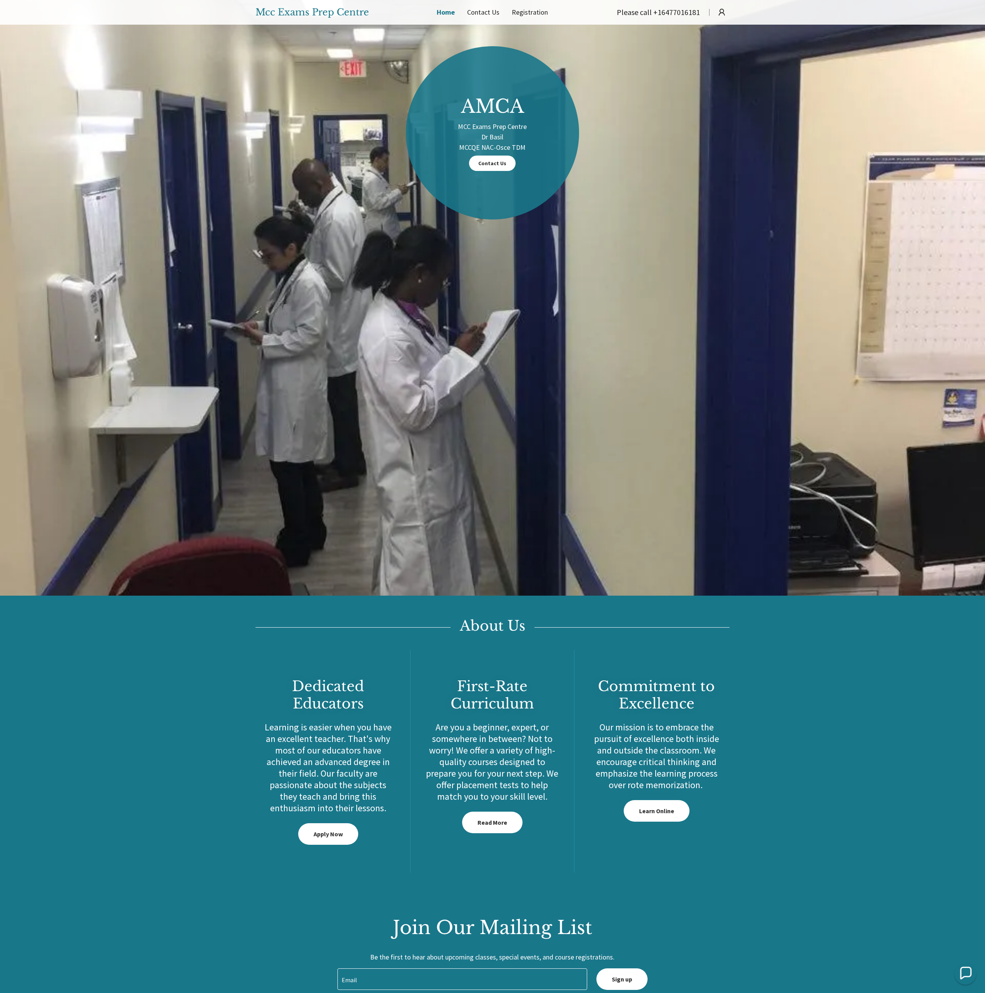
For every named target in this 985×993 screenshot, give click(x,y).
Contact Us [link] (483, 12)
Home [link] (446, 12)
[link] (326, 12)
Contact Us (492, 163)
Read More (492, 822)
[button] (722, 12)
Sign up (622, 979)
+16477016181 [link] (676, 12)
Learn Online (656, 811)
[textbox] (462, 979)
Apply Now (328, 834)
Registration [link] (530, 12)
